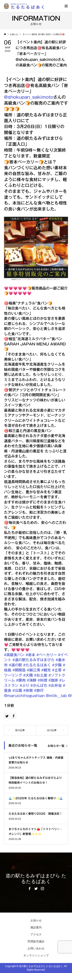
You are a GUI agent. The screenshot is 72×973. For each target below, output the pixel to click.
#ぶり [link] (24, 685)
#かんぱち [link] (38, 685)
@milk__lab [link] (56, 695)
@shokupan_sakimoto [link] (28, 97)
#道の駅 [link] (15, 665)
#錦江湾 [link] (33, 670)
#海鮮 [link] (31, 680)
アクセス (36, 934)
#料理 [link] (42, 680)
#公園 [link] (17, 690)
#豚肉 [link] (21, 680)
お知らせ (36, 920)
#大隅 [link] (28, 675)
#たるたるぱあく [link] (37, 665)
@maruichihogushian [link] (24, 695)
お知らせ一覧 (56, 745)
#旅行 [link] (39, 690)
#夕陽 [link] (57, 665)
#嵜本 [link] (30, 655)
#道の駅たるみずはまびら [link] (33, 660)
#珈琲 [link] (53, 680)
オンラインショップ (36, 955)
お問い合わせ (36, 948)
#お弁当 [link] (55, 685)
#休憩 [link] (28, 690)
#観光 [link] (46, 670)
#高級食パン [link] (14, 655)
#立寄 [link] (57, 670)
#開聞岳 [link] (19, 670)
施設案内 (36, 927)
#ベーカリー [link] (46, 655)
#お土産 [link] (40, 675)
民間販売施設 (36, 941)
